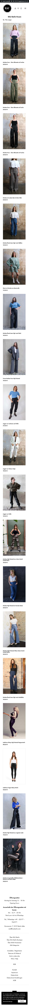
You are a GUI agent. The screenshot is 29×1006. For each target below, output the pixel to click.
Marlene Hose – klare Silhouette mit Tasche (13, 107)
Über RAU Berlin (14, 937)
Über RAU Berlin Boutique (14, 940)
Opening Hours (14, 903)
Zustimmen (22, 1001)
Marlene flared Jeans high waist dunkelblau (13, 697)
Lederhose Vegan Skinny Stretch (10, 787)
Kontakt (14, 970)
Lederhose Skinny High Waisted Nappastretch (14, 742)
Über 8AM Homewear (14, 943)
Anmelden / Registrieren (14, 951)
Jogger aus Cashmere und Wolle (10, 423)
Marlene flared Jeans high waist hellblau (12, 243)
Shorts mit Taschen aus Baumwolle (11, 288)
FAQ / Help (14, 959)
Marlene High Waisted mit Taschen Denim (13, 605)
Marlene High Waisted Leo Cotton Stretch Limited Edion (13, 559)
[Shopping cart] (20, 8)
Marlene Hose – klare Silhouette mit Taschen (13, 62)
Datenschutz (14, 975)
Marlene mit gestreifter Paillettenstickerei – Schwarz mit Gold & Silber (13, 878)
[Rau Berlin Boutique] (7, 8)
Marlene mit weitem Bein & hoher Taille (12, 198)
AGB (14, 980)
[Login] (14, 8)
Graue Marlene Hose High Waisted (11, 378)
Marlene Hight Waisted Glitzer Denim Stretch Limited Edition (13, 651)
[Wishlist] (17, 8)
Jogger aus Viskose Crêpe (9, 469)
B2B (14, 964)
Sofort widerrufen (14, 956)
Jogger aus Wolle (7, 514)
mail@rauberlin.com (14, 929)
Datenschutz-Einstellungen (7, 1001)
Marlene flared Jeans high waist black (12, 333)
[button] (5, 1)
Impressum (14, 972)
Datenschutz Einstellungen (14, 978)
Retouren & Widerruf (14, 953)
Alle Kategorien (14, 945)
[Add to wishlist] (24, 25)
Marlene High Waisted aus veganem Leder (13, 832)
